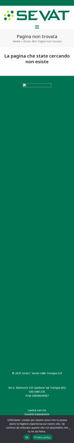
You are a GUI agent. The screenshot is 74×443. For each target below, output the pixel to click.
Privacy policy (42, 437)
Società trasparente (36, 414)
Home (16, 41)
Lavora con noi (37, 410)
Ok (27, 437)
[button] (37, 27)
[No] (69, 429)
